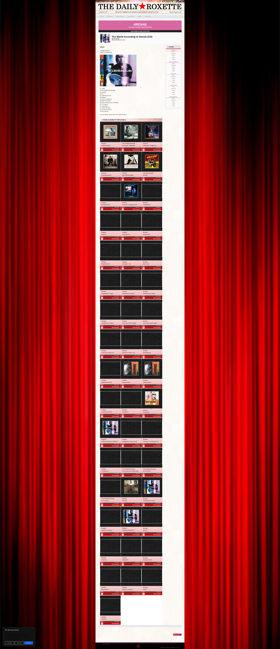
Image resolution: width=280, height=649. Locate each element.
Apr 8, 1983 (117, 621)
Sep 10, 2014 (116, 325)
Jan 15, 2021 (158, 148)
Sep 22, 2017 (158, 207)
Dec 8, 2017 (138, 207)
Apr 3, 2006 (138, 473)
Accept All (28, 643)
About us (147, 16)
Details (102, 148)
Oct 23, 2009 (137, 384)
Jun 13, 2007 (116, 473)
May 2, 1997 (137, 532)
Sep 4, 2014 (138, 325)
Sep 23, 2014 (137, 266)
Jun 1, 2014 (158, 325)
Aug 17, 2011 (116, 384)
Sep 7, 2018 (117, 207)
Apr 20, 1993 (137, 562)
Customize (9, 643)
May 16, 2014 (137, 355)
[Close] (33, 629)
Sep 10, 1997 (116, 532)
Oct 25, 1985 (158, 592)
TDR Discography (115, 150)
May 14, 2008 (116, 444)
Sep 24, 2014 (158, 236)
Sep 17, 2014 (158, 296)
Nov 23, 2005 (158, 473)
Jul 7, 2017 (117, 236)
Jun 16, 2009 (116, 414)
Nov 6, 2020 (117, 177)
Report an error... (177, 634)
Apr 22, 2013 (158, 355)
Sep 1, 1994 (158, 532)
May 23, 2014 (116, 355)
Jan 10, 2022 (116, 148)
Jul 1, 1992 (159, 562)
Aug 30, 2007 (158, 444)
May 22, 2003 (158, 503)
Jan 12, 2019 (158, 177)
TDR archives (120, 16)
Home (102, 16)
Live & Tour (131, 16)
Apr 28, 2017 (137, 236)
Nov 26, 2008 (137, 414)
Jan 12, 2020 (137, 177)
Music (139, 16)
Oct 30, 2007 (137, 444)
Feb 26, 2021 (137, 148)
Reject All (19, 643)
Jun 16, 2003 (137, 503)
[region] (19, 637)
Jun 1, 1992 (138, 592)
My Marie (109, 16)
